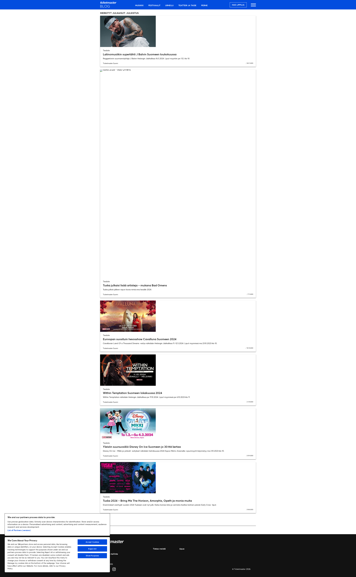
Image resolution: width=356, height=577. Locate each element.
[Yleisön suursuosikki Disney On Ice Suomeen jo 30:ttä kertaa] (178, 424)
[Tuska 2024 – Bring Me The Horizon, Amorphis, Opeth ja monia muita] (178, 477)
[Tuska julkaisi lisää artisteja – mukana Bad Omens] (178, 174)
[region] (57, 543)
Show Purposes (92, 555)
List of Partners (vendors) (19, 530)
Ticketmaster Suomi (110, 63)
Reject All (92, 549)
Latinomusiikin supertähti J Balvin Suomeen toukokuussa (139, 54)
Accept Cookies (92, 542)
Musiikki (139, 5)
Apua (181, 548)
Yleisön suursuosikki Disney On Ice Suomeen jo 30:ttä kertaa (142, 447)
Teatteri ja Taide (187, 5)
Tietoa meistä (159, 548)
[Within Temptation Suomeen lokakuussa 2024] (178, 370)
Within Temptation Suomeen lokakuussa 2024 (132, 393)
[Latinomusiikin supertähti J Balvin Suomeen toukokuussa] (178, 31)
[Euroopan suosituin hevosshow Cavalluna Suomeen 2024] (178, 316)
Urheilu (169, 5)
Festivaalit (154, 5)
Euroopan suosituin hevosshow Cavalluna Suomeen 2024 (139, 339)
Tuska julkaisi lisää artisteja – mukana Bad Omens (135, 285)
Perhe (204, 5)
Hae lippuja (238, 4)
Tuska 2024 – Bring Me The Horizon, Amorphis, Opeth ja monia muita (147, 500)
